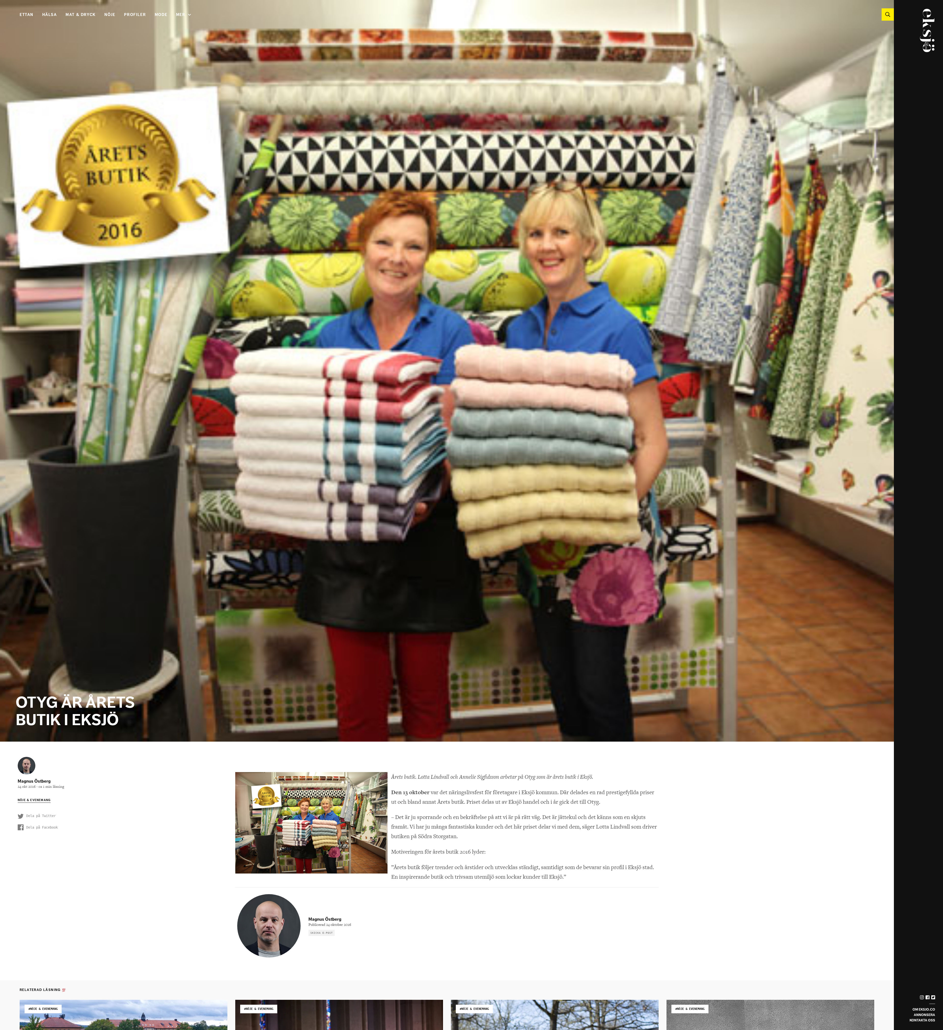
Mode (161, 14)
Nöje (109, 14)
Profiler (135, 14)
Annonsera (924, 1015)
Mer (180, 14)
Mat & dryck (81, 14)
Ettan (26, 14)
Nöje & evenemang (34, 800)
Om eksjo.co (924, 1009)
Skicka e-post (321, 932)
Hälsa (49, 14)
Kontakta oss (922, 1020)
